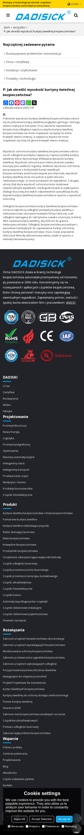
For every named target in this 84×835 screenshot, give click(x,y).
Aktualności (10, 772)
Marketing (70, 826)
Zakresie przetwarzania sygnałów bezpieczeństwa (34, 657)
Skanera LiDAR (12, 708)
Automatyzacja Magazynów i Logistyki (25, 601)
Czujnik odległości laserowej (20, 563)
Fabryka (7, 411)
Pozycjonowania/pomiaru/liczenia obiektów (29, 670)
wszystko (19, 27)
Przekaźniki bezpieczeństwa (20, 551)
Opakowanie (10, 451)
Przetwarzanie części (15, 476)
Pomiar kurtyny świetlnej (17, 701)
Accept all (64, 819)
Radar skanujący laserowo (19, 532)
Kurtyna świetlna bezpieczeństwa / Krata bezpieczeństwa (38, 513)
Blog (5, 766)
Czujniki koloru (12, 595)
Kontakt (7, 785)
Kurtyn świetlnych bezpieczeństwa (24, 689)
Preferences (52, 826)
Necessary (17, 826)
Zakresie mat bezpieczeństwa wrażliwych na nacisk (34, 714)
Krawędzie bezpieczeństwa (19, 544)
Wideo (7, 405)
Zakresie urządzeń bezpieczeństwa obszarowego (33, 638)
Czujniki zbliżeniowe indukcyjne (22, 608)
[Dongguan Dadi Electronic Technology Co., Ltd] (43, 15)
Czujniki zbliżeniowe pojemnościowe (25, 614)
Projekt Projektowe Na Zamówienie (24, 682)
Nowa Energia (11, 432)
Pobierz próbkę (12, 747)
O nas (6, 386)
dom (7, 27)
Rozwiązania (10, 398)
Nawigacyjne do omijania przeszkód (24, 676)
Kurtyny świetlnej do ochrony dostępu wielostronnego (36, 695)
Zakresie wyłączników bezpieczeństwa (26, 733)
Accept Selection (42, 819)
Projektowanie (12, 760)
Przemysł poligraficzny (16, 444)
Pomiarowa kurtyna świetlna (20, 519)
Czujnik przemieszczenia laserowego (26, 570)
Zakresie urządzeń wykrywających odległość (30, 664)
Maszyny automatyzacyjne (18, 457)
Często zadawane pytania (18, 779)
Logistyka (8, 438)
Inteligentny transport (16, 469)
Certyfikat (8, 392)
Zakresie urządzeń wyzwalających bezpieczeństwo (34, 645)
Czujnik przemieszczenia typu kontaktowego (30, 576)
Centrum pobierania (15, 753)
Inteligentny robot (13, 463)
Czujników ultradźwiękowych (20, 720)
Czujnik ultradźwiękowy (17, 582)
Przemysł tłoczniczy (15, 425)
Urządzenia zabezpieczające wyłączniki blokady (32, 557)
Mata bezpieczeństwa (16, 538)
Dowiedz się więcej (14, 620)
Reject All (19, 819)
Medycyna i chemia (14, 482)
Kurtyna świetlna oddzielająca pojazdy (26, 525)
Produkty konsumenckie (18, 488)
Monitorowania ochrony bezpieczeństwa (28, 651)
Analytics (34, 826)
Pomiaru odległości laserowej (21, 727)
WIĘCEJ (70, 302)
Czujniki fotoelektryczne (17, 495)
